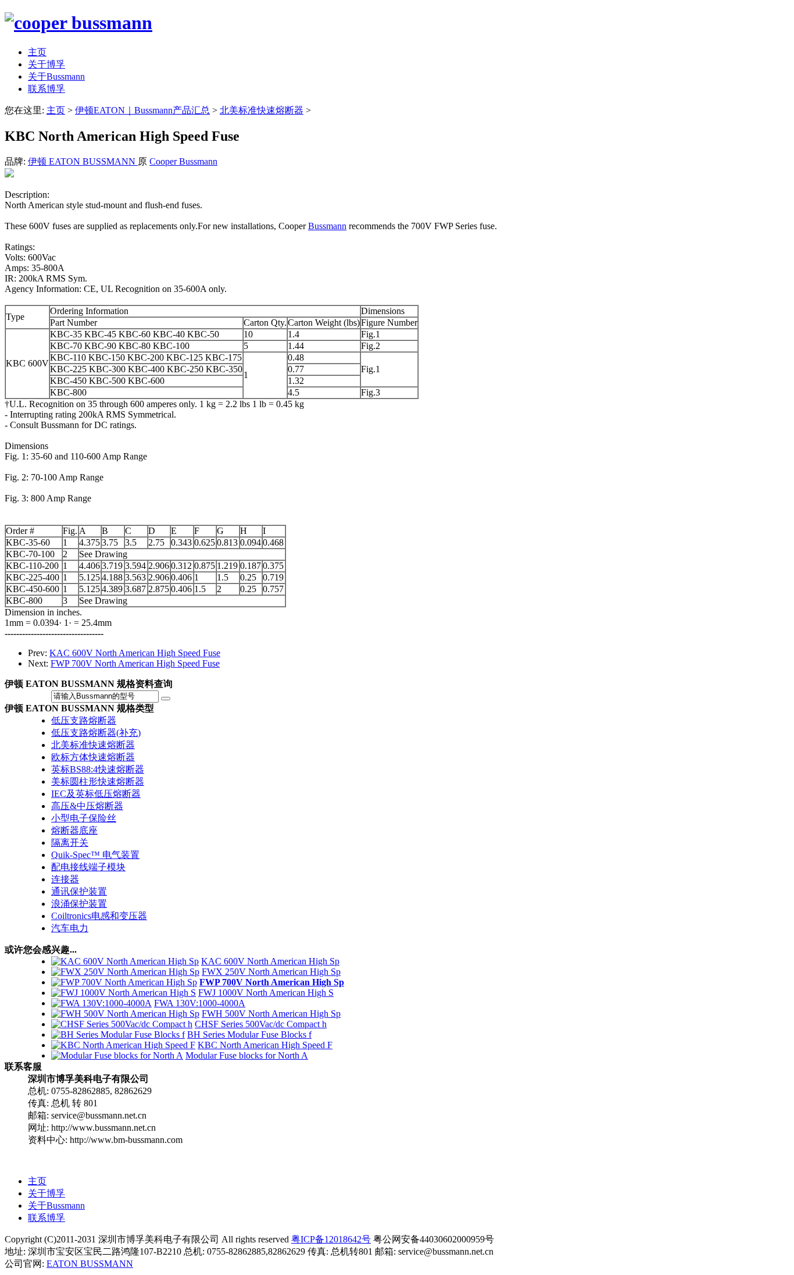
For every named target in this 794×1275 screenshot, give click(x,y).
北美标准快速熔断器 (261, 110)
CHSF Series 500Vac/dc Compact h (261, 1024)
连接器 (65, 879)
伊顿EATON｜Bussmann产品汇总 (142, 110)
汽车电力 (69, 928)
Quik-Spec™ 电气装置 (95, 855)
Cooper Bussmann (183, 161)
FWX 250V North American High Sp (271, 972)
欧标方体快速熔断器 (93, 757)
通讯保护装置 (79, 891)
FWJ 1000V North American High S (266, 993)
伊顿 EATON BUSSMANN (83, 161)
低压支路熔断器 (83, 720)
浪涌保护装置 (79, 904)
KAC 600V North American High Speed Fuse (134, 653)
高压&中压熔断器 (87, 806)
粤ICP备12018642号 (331, 1239)
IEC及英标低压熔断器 (96, 794)
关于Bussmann (56, 1205)
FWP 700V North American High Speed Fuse (135, 663)
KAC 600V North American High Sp (270, 961)
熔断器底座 (74, 830)
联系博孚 (46, 1218)
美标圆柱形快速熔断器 (97, 781)
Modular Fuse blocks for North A (246, 1055)
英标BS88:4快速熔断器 (97, 769)
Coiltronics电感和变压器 (99, 916)
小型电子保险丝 (83, 818)
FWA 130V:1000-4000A (199, 1003)
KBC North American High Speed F (265, 1045)
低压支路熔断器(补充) (96, 733)
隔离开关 (69, 842)
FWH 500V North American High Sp (271, 1013)
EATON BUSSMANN (90, 1264)
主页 (56, 110)
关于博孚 (46, 1193)
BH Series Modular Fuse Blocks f (249, 1034)
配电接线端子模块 (88, 867)
